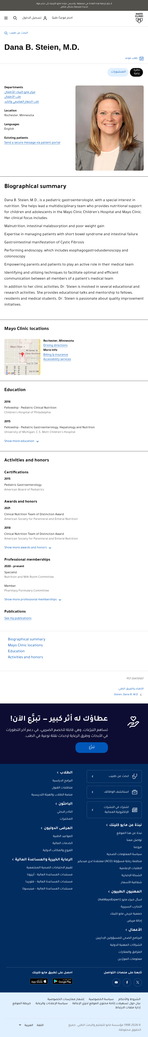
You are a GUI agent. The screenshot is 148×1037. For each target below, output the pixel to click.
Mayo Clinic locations (26, 329)
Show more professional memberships (30, 599)
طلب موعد (131, 58)
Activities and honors (26, 460)
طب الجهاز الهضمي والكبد (21, 102)
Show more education (19, 441)
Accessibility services (57, 359)
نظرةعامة (137, 72)
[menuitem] (136, 72)
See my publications (17, 618)
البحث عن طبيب (18, 33)
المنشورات (118, 72)
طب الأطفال (12, 97)
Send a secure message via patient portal (32, 142)
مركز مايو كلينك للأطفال (19, 92)
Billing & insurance (55, 355)
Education (15, 390)
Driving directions (55, 345)
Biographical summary (35, 187)
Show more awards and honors (25, 547)
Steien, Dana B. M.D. (125, 694)
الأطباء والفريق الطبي (131, 689)
